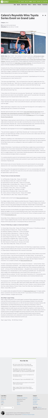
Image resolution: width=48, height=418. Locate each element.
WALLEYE (27, 1)
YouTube (35, 402)
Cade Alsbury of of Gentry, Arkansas (23, 63)
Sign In (18, 402)
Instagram (35, 401)
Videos (29, 4)
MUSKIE (22, 1)
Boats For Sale (24, 4)
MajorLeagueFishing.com (22, 198)
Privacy (2, 402)
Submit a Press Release (22, 397)
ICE (41, 1)
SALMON (38, 1)
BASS (30, 1)
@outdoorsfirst (36, 399)
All (19, 1)
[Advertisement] (23, 342)
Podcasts (39, 4)
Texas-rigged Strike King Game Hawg (31, 111)
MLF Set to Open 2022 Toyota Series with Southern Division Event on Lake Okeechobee (23, 365)
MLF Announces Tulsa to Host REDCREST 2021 (23, 379)
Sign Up (18, 404)
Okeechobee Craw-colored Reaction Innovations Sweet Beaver (15, 113)
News (15, 4)
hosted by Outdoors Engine (28, 414)
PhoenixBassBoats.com (10, 214)
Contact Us (3, 399)
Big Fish (18, 4)
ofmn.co (40, 407)
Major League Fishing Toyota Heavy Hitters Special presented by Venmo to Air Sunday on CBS (23, 388)
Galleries (34, 4)
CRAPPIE (34, 1)
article (7, 22)
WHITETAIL (45, 1)
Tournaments (44, 4)
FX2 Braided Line (30, 115)
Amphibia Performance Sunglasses (32, 128)
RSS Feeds (35, 404)
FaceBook (35, 397)
